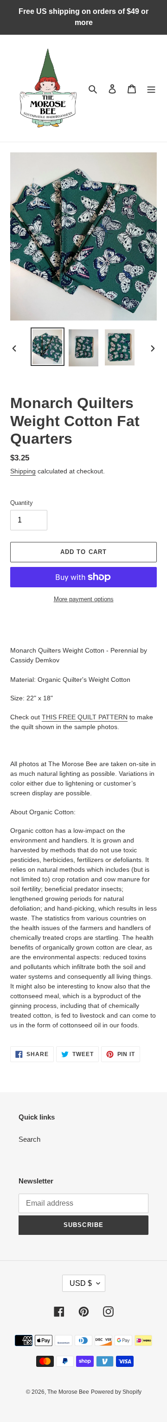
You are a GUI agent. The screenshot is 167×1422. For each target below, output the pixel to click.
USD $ (81, 1283)
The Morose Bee (68, 1392)
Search (29, 1139)
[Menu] (151, 88)
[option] (47, 346)
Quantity (21, 502)
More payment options (84, 599)
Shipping (23, 471)
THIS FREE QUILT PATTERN (85, 717)
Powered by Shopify (116, 1392)
